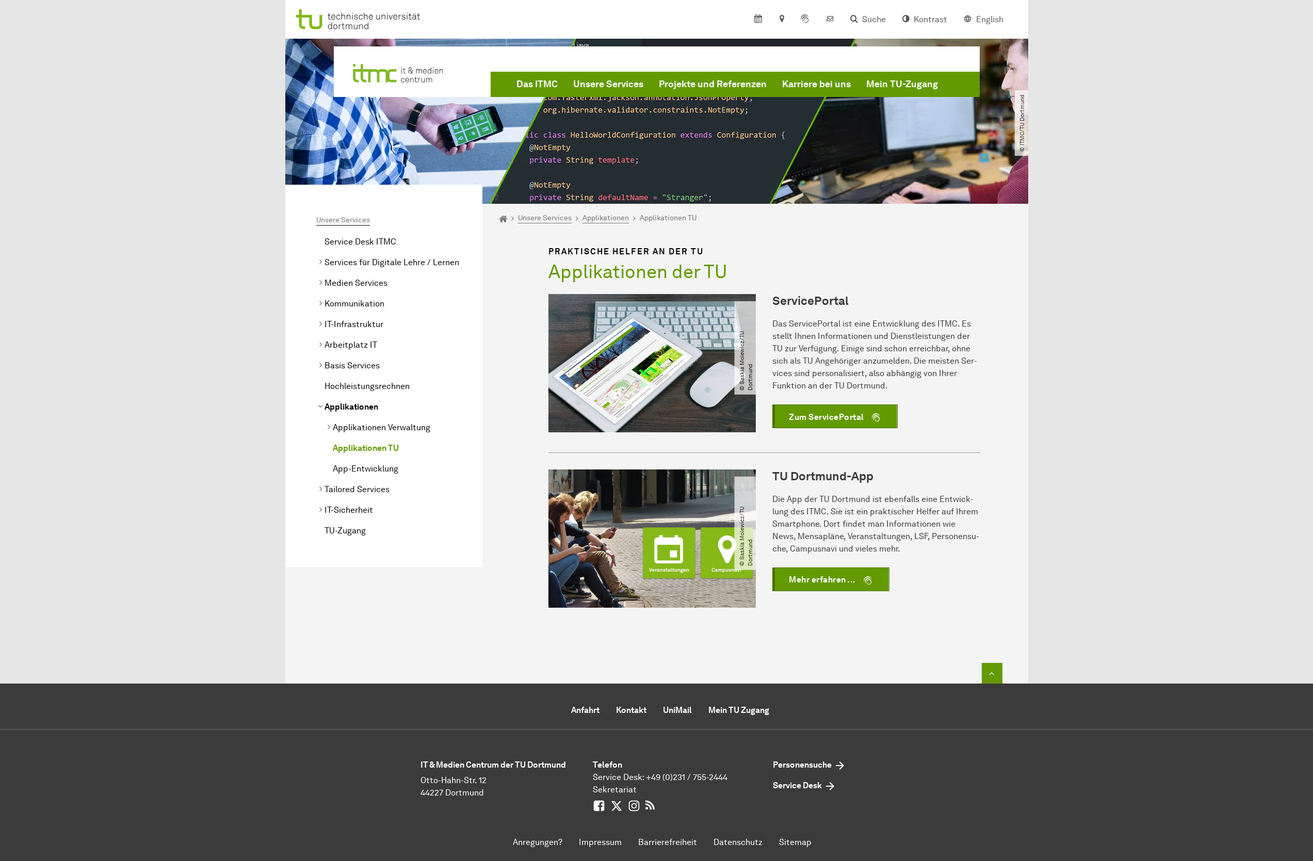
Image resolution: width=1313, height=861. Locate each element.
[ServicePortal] (804, 20)
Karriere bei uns (816, 84)
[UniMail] (829, 20)
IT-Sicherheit (349, 510)
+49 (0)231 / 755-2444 (686, 777)
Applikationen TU (366, 448)
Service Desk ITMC (360, 242)
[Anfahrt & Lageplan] (781, 20)
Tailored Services (357, 489)
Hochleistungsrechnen (367, 386)
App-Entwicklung (365, 469)
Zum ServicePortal (826, 417)
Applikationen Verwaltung (381, 427)
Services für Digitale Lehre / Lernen (392, 262)
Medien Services (356, 283)
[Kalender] (758, 20)
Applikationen (351, 407)
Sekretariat (615, 789)
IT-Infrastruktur (354, 324)
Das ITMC (537, 84)
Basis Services (352, 365)
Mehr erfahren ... (822, 579)
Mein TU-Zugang (902, 84)
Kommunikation (354, 303)
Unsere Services (608, 84)
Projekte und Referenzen (713, 84)
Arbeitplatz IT (351, 345)
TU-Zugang (345, 530)
